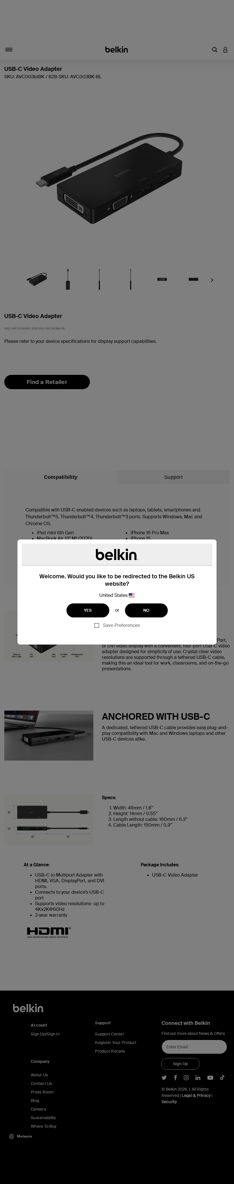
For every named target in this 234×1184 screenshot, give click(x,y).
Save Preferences (121, 625)
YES (88, 610)
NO (146, 610)
